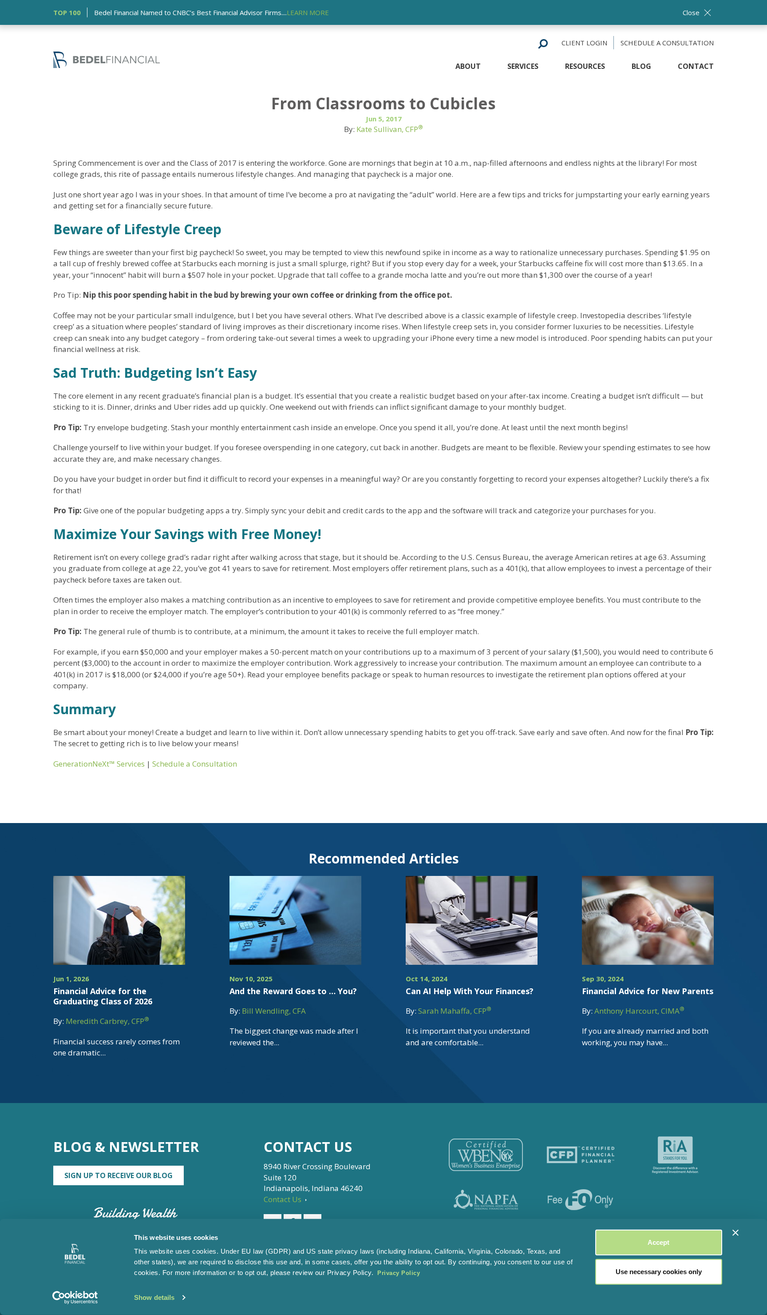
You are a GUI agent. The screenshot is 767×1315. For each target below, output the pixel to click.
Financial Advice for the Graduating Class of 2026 (102, 996)
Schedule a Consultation (667, 42)
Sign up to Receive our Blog (118, 1175)
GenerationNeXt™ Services (99, 764)
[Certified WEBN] (485, 1155)
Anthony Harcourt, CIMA (639, 1011)
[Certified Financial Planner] (580, 1154)
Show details (154, 1297)
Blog (641, 66)
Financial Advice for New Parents (647, 991)
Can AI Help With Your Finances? (470, 991)
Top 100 (67, 12)
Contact (696, 66)
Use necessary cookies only (659, 1271)
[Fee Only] (580, 1199)
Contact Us (283, 1199)
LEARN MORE (308, 12)
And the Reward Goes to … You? (293, 991)
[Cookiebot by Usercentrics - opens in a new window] (75, 1297)
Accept (658, 1242)
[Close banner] (735, 1233)
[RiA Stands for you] (675, 1155)
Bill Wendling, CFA (274, 1011)
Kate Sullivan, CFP (389, 129)
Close (691, 12)
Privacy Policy (398, 1273)
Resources (585, 66)
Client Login (584, 42)
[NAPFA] (485, 1200)
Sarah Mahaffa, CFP (454, 1011)
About (468, 66)
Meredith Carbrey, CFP (107, 1021)
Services (522, 66)
